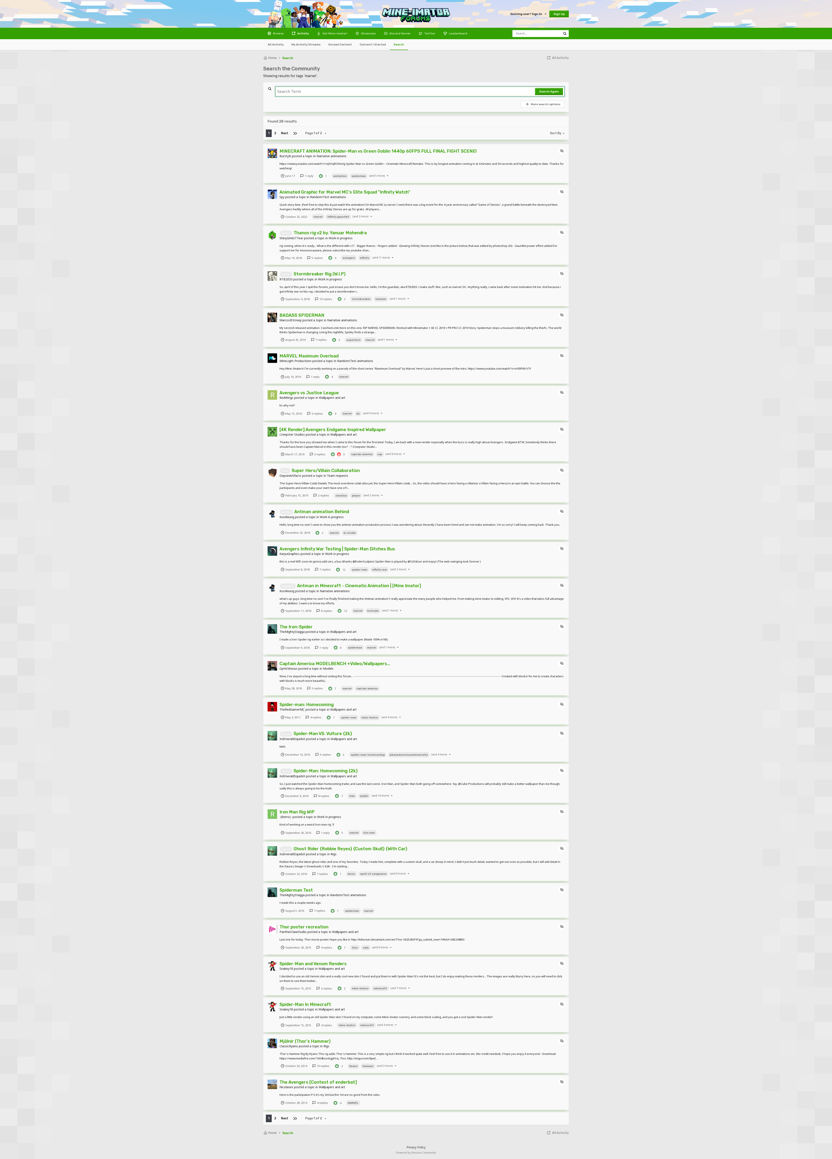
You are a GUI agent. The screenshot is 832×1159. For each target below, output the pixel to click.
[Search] (565, 33)
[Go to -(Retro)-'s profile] (272, 814)
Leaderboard (457, 33)
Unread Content (340, 44)
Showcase (368, 33)
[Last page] (295, 133)
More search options (545, 104)
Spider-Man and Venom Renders (313, 963)
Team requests (337, 476)
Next (284, 133)
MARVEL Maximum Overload (309, 356)
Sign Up (559, 14)
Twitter (429, 33)
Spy (282, 197)
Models (328, 668)
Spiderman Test (296, 890)
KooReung (287, 517)
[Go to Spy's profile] (272, 194)
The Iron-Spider (296, 626)
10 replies (325, 299)
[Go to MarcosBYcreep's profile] (272, 317)
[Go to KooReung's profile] (272, 514)
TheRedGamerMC (292, 709)
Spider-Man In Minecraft (305, 1004)
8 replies (324, 796)
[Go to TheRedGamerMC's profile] (272, 706)
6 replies (326, 611)
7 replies (321, 340)
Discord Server (400, 33)
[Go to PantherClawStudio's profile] (272, 929)
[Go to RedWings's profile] (272, 395)
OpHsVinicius (288, 668)
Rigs (333, 854)
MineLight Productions (296, 361)
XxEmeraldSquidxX (292, 739)
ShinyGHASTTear (291, 238)
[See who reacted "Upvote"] (320, 176)
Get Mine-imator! (334, 33)
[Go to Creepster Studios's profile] (272, 431)
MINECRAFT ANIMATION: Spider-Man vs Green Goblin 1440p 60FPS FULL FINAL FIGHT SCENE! (378, 151)
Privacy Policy (416, 1147)
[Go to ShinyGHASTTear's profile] (272, 235)
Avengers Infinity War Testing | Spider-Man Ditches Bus (337, 548)
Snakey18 (286, 969)
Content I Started (373, 44)
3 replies (317, 413)
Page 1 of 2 (314, 133)
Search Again (549, 91)
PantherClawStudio (293, 932)
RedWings (286, 398)
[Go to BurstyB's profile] (272, 153)
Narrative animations (331, 156)
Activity (303, 33)
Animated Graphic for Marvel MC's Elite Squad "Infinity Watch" (345, 192)
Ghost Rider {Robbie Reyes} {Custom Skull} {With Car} (350, 848)
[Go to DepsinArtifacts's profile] (272, 472)
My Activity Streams (305, 44)
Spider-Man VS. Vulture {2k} (323, 733)
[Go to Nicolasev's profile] (272, 1084)
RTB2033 (286, 279)
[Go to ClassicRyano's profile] (272, 1043)
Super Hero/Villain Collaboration (326, 470)
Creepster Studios (292, 434)
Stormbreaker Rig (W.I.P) (320, 273)
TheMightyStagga (292, 632)
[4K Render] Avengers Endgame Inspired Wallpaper (333, 429)
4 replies (315, 717)
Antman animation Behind (321, 511)
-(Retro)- (286, 817)
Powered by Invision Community (416, 1152)
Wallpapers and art (332, 398)
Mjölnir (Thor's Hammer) (305, 1041)
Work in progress (341, 238)
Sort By (555, 133)
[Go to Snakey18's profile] (272, 966)
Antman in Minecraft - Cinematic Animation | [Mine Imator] (359, 585)
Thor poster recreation (304, 926)
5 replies (317, 258)
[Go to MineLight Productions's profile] (272, 358)
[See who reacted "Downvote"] (338, 454)
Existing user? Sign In (526, 14)
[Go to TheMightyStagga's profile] (272, 629)
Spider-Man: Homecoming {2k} (326, 770)
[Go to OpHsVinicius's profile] (272, 666)
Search (399, 44)
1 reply (309, 176)
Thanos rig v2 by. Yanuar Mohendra (330, 232)
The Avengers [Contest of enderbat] (318, 1082)
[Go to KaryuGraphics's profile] (272, 551)
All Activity (276, 44)
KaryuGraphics (290, 554)
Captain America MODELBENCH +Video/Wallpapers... (335, 663)
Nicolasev (286, 1087)
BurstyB (285, 156)
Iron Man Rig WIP (297, 812)
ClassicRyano (289, 1046)
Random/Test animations (328, 197)
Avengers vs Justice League (309, 392)
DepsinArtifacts (290, 476)
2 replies (323, 495)
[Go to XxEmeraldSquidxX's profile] (272, 735)
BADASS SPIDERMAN (302, 315)
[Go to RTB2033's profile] (272, 276)
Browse (278, 33)
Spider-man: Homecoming (307, 704)
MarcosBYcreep (291, 320)
